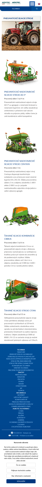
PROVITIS (21, 379)
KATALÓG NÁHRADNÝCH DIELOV (21, 404)
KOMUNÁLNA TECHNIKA (21, 365)
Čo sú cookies (21, 465)
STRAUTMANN (21, 386)
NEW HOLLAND (21, 375)
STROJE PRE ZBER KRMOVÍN (21, 361)
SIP (21, 388)
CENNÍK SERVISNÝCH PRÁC (21, 406)
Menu (32, 4)
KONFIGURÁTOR (21, 399)
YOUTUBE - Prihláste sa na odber (22, 435)
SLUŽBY (21, 415)
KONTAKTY (21, 418)
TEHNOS (21, 390)
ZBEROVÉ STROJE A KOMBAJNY (21, 354)
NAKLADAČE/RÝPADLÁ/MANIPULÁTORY (21, 359)
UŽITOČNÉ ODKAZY (21, 397)
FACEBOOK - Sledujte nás (22, 433)
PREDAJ (21, 413)
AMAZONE (21, 377)
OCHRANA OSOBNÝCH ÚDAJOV (21, 422)
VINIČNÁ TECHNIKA (21, 368)
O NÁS (21, 411)
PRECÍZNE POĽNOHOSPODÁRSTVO (21, 370)
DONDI (21, 381)
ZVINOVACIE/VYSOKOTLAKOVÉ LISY (21, 356)
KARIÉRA (21, 420)
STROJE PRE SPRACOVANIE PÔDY (21, 363)
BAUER (21, 384)
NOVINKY (21, 395)
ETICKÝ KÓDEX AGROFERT (21, 427)
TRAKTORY (21, 352)
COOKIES (21, 424)
